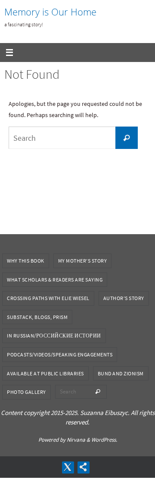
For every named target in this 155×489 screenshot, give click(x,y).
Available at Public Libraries (45, 373)
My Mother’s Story (82, 260)
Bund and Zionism (121, 373)
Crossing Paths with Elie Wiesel (48, 298)
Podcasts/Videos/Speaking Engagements (59, 354)
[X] (67, 467)
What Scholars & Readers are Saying (54, 279)
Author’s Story (123, 298)
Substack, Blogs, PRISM (37, 317)
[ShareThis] (83, 467)
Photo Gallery (26, 392)
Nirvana (76, 439)
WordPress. (104, 439)
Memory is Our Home (50, 12)
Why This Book (25, 260)
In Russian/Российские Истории (54, 335)
